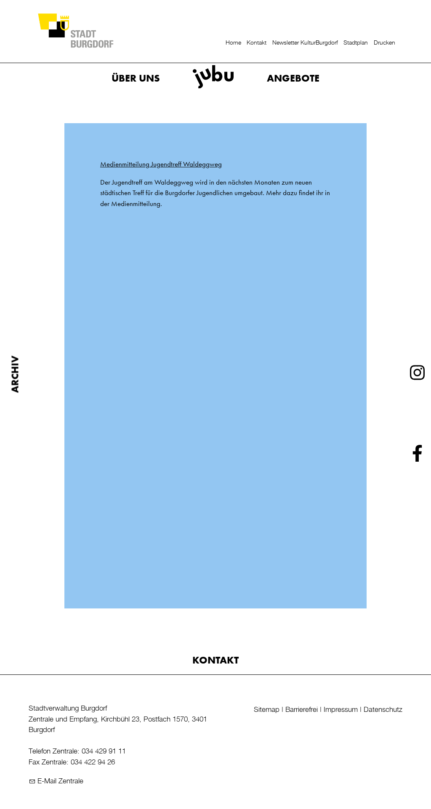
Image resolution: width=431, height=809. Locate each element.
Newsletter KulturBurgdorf (305, 43)
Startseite (224, 78)
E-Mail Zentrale (60, 781)
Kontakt (256, 43)
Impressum (341, 710)
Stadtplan (355, 43)
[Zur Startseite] (75, 30)
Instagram (417, 374)
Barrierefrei (301, 710)
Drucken (384, 43)
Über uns (136, 78)
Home (233, 43)
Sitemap (266, 710)
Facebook (417, 455)
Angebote (293, 78)
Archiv (15, 374)
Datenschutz (383, 710)
